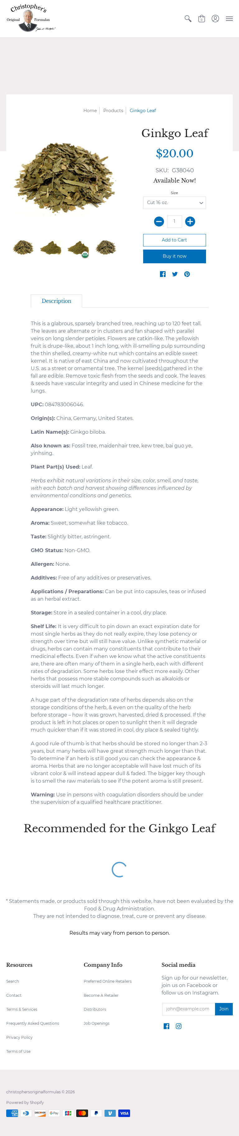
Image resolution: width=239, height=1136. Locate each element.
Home (90, 110)
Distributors (95, 1009)
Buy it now (174, 256)
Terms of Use (18, 1051)
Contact (13, 995)
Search (12, 981)
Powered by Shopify (25, 1102)
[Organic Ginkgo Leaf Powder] (78, 248)
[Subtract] (159, 222)
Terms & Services (21, 1009)
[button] (188, 18)
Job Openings (97, 1023)
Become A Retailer (101, 995)
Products (113, 110)
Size (174, 193)
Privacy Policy (19, 1037)
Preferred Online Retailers (108, 981)
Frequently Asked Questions (32, 1023)
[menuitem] (188, 18)
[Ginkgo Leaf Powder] (51, 248)
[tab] (56, 301)
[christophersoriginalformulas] (31, 18)
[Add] (190, 222)
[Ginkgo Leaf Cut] (23, 248)
